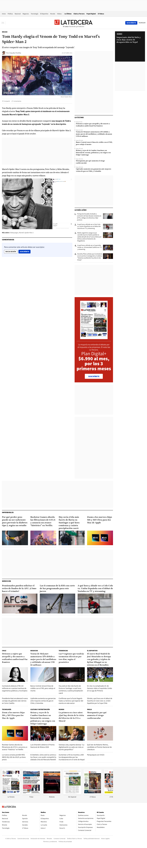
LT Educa (101, 14)
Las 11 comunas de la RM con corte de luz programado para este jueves (57, 588)
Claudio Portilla (15, 53)
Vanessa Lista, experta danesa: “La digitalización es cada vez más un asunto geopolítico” (71, 747)
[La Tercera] (11, 794)
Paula (89, 709)
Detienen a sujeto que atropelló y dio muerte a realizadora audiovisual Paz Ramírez (93, 125)
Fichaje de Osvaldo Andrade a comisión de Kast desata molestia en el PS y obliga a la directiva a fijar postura (89, 217)
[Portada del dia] (94, 338)
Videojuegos (14, 233)
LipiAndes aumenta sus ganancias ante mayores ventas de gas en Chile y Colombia (93, 170)
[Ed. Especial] (72, 794)
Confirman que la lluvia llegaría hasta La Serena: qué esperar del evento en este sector (71, 700)
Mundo (52, 14)
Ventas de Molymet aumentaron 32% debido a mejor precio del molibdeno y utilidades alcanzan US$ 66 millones (94, 134)
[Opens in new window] (52, 794)
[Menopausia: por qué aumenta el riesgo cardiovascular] (100, 733)
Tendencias (63, 651)
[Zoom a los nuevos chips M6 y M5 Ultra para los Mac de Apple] (100, 538)
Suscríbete (25, 251)
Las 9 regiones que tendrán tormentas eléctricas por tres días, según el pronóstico (71, 658)
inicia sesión (10, 252)
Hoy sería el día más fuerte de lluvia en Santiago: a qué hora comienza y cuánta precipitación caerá (69, 523)
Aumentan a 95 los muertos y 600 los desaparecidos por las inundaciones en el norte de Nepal (72, 757)
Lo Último (68, 14)
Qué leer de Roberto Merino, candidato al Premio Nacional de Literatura (99, 747)
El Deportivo (44, 14)
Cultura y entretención (40, 709)
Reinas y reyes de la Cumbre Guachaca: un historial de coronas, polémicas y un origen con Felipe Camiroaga (93, 153)
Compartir (7, 101)
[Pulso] (31, 794)
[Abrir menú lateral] (3, 22)
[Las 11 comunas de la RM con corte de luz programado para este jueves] (57, 603)
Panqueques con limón (95, 755)
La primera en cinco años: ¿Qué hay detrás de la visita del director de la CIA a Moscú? (71, 717)
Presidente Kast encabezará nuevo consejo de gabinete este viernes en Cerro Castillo (15, 700)
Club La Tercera (79, 14)
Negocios (26, 14)
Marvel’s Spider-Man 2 (26, 233)
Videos (59, 14)
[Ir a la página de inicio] (73, 23)
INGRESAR (142, 23)
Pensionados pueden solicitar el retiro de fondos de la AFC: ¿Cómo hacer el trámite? (19, 588)
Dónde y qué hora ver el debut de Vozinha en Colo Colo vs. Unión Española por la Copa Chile (99, 700)
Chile (4, 651)
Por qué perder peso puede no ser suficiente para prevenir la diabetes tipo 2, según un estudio (14, 521)
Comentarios (17, 101)
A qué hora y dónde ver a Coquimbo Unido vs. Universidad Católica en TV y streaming (89, 247)
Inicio (4, 14)
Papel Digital (91, 14)
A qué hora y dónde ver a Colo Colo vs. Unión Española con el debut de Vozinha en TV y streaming (89, 226)
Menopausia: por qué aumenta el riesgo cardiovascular (90, 162)
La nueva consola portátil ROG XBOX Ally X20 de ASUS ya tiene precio (14, 757)
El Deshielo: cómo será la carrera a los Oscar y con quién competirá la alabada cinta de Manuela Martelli (43, 757)
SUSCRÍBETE (93, 376)
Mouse (4, 32)
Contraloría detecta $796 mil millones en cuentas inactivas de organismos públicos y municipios (14, 688)
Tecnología (34, 14)
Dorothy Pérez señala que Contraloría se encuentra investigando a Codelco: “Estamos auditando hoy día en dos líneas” (89, 257)
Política (10, 14)
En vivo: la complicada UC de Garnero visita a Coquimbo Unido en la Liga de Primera (99, 688)
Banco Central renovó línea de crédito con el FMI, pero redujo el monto (94, 143)
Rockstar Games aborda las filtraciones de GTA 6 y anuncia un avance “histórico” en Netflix (42, 521)
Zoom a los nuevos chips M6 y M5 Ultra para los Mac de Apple (99, 520)
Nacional (18, 14)
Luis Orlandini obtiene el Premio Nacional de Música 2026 (42, 745)
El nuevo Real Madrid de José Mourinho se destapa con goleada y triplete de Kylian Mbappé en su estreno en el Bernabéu (99, 659)
